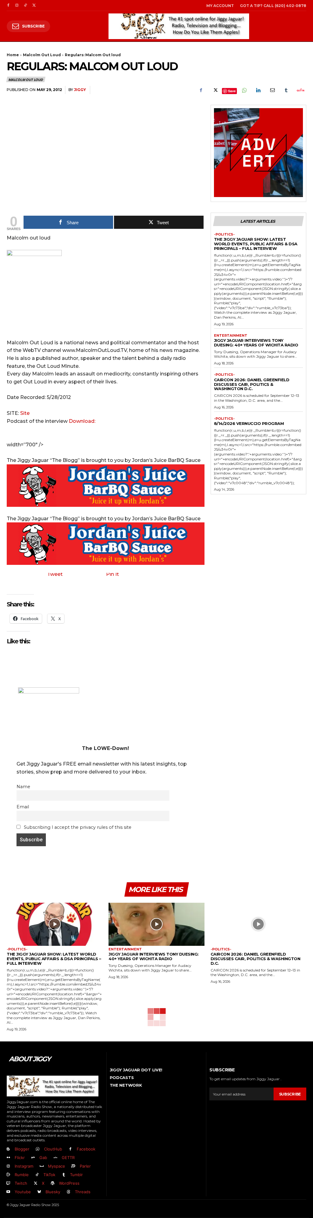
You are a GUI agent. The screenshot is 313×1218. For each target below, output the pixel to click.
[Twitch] (8, 1183)
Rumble (22, 1174)
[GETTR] (55, 1158)
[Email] (272, 90)
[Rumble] (8, 1175)
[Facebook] (8, 5)
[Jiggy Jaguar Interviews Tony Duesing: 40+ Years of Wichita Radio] (156, 924)
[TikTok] (25, 5)
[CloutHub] (37, 1149)
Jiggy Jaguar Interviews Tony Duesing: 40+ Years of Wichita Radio (256, 342)
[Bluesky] (39, 1192)
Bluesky (53, 1191)
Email (23, 807)
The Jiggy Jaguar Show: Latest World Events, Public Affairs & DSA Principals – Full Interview (255, 244)
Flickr (20, 1157)
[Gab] (33, 1158)
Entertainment (230, 336)
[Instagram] (17, 5)
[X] (34, 5)
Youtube (23, 1191)
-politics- (224, 234)
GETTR (68, 1157)
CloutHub (53, 1149)
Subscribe (290, 1094)
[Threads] (68, 1192)
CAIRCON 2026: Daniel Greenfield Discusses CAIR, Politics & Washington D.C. (251, 384)
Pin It (112, 574)
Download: (82, 421)
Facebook (86, 1149)
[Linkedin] (258, 90)
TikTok (49, 1174)
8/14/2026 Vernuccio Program (249, 423)
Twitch (21, 1183)
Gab (43, 1157)
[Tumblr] (286, 90)
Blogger (22, 1149)
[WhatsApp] (244, 90)
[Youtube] (8, 1192)
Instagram (24, 1166)
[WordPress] (52, 1183)
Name (23, 786)
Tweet (55, 574)
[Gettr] (300, 90)
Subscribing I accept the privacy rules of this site (77, 827)
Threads (82, 1191)
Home (13, 55)
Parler (85, 1166)
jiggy (80, 89)
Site (25, 413)
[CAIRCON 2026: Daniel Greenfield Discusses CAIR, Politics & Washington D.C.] (258, 924)
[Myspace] (41, 1166)
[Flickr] (8, 1158)
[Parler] (73, 1166)
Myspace (56, 1166)
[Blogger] (8, 1149)
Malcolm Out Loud (42, 55)
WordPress (69, 1183)
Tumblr (76, 1174)
